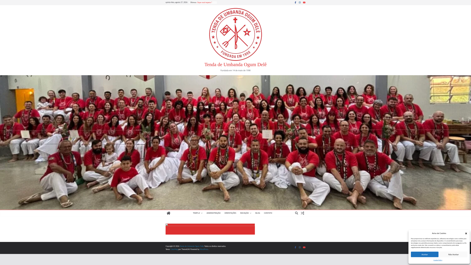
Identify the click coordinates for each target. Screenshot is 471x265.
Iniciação (244, 213)
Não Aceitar (453, 254)
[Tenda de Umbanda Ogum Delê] (235, 77)
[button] (466, 233)
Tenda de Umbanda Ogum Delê (235, 64)
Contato (268, 213)
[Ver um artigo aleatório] (302, 213)
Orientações (230, 213)
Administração (214, 213)
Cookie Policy (437, 260)
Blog (257, 213)
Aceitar (425, 254)
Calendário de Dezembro (206, 2)
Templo (196, 213)
